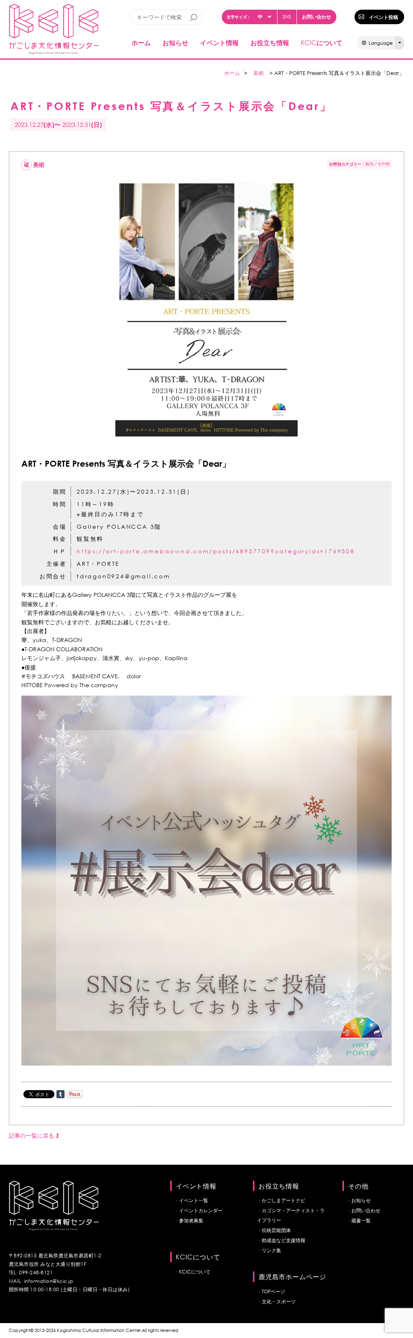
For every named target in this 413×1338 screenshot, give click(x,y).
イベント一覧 (193, 1200)
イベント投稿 (383, 17)
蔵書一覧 (361, 1220)
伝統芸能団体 (276, 1230)
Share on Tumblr (60, 1094)
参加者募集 (191, 1220)
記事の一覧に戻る (32, 1135)
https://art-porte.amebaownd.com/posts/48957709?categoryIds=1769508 (216, 551)
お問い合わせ (316, 16)
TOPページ (273, 1291)
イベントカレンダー (201, 1210)
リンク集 (271, 1250)
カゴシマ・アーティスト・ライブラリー (291, 1215)
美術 (258, 73)
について (321, 42)
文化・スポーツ (279, 1301)
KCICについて (195, 1271)
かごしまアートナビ (283, 1200)
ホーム (141, 42)
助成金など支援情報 (283, 1240)
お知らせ (175, 42)
